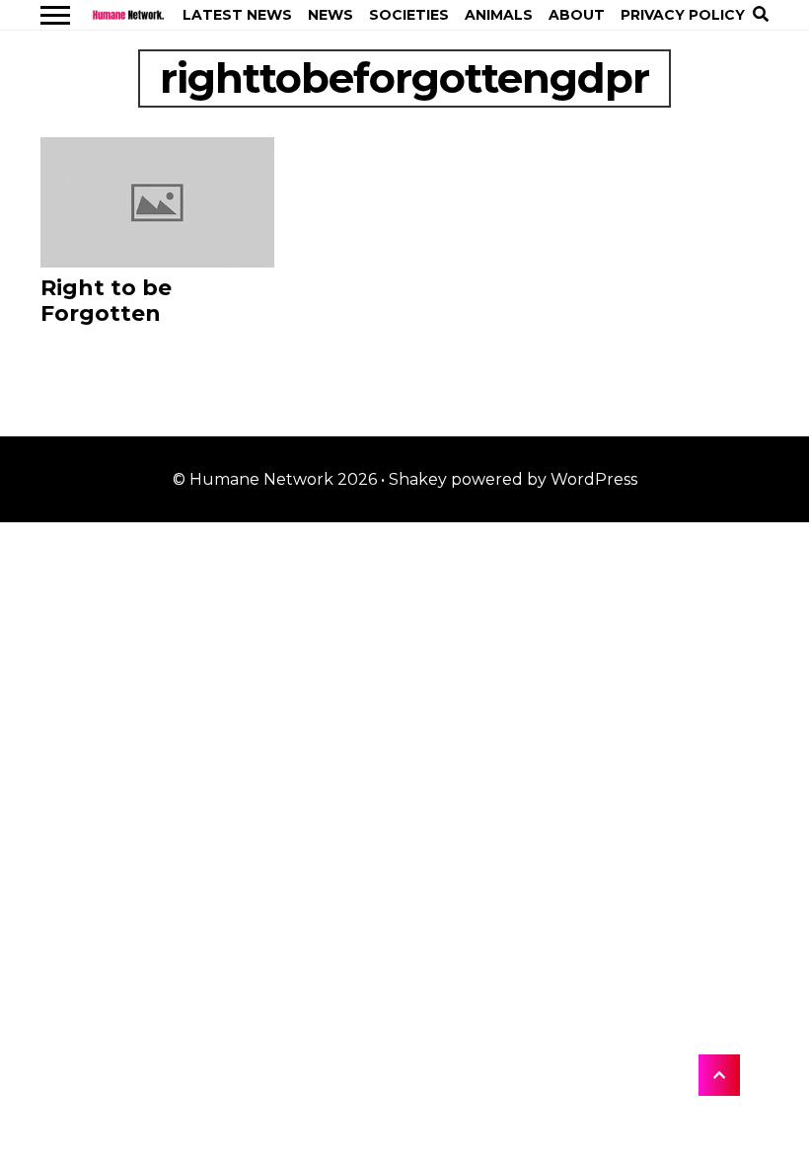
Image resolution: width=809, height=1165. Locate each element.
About (577, 15)
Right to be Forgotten (106, 301)
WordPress (594, 479)
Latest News (237, 15)
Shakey (418, 479)
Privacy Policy (683, 15)
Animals (499, 15)
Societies (409, 15)
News (330, 15)
